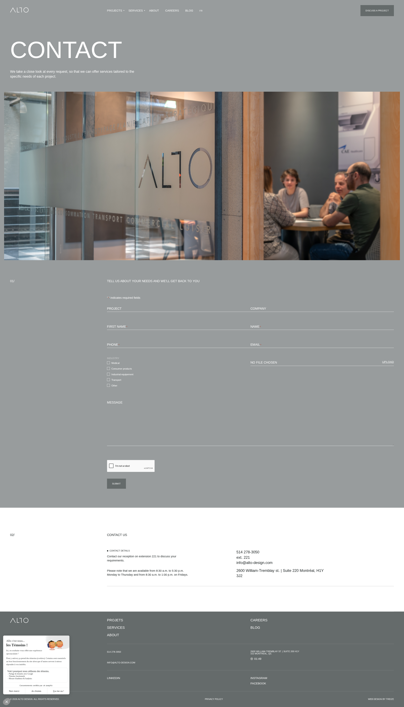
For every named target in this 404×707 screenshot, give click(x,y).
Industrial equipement (122, 374)
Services (135, 10)
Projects (114, 10)
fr (200, 10)
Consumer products (121, 368)
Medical (115, 363)
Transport (116, 380)
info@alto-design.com (254, 562)
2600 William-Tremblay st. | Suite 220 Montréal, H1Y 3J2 (280, 573)
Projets (115, 620)
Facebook (258, 683)
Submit (116, 483)
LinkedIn (113, 678)
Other (114, 385)
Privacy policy (214, 699)
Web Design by (381, 699)
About (154, 10)
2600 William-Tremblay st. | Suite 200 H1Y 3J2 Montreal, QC (274, 652)
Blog (189, 10)
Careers (172, 10)
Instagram (258, 678)
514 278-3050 (247, 552)
